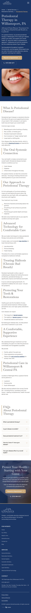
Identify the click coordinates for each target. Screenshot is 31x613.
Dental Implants (5, 559)
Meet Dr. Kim (5, 535)
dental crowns (17, 317)
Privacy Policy (5, 595)
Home (3, 9)
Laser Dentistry (5, 567)
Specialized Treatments (7, 564)
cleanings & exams (14, 143)
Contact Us (4, 541)
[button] (27, 3)
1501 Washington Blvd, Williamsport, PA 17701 (13, 579)
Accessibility (5, 600)
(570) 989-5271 (5, 582)
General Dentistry (6, 553)
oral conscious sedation (18, 356)
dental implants (18, 315)
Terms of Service (6, 597)
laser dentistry (23, 241)
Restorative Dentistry (8, 11)
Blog (3, 544)
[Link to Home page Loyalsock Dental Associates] (7, 2)
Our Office (4, 532)
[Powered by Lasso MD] (6, 607)
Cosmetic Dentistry (6, 562)
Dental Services (12, 9)
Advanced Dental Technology (9, 570)
